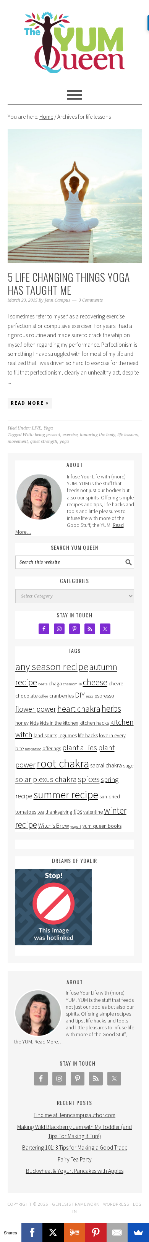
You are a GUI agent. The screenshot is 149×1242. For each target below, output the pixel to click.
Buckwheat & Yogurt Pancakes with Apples (74, 1170)
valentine (93, 812)
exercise (70, 434)
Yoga (48, 428)
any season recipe (51, 667)
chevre (116, 683)
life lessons (127, 434)
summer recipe (66, 794)
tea (40, 812)
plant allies (79, 748)
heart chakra (78, 708)
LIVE (36, 428)
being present (47, 434)
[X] (53, 1232)
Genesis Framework (75, 1204)
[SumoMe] (138, 1232)
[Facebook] (32, 1232)
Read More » (30, 403)
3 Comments (91, 300)
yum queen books (102, 826)
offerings (51, 748)
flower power (35, 709)
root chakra (63, 763)
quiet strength (43, 441)
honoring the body (97, 434)
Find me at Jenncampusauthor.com (74, 1115)
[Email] (117, 1232)
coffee (43, 696)
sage (128, 765)
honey (22, 723)
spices (89, 779)
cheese (95, 682)
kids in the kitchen (59, 723)
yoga (64, 441)
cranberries (61, 696)
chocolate (26, 696)
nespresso (33, 748)
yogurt (75, 826)
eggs (89, 696)
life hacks (88, 735)
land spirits (45, 735)
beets (42, 684)
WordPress (116, 1204)
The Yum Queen (75, 39)
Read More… (48, 1041)
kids (34, 723)
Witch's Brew (53, 825)
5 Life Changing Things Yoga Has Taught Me (69, 283)
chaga (55, 683)
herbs (111, 708)
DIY (80, 694)
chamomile (72, 684)
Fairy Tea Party (75, 1159)
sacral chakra (106, 765)
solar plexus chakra (46, 779)
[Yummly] (74, 1232)
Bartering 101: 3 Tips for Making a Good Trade (74, 1147)
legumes (67, 735)
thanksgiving (58, 812)
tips (77, 811)
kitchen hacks (94, 723)
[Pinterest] (96, 1232)
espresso (104, 696)
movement (18, 441)
